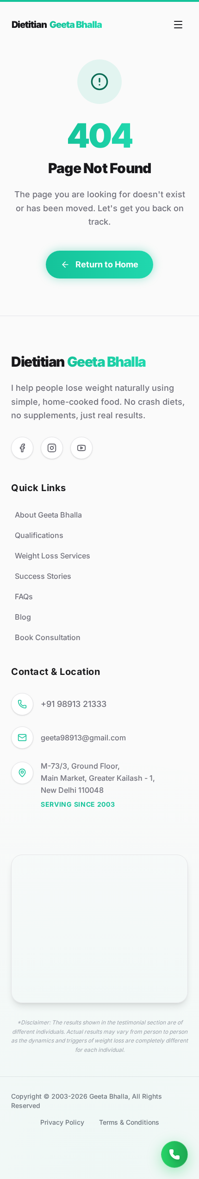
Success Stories (43, 576)
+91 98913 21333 (73, 704)
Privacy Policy (62, 1122)
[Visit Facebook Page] (22, 448)
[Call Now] (174, 1154)
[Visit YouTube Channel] (81, 448)
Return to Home (106, 264)
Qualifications (39, 535)
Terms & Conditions (129, 1122)
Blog (23, 617)
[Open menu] (178, 24)
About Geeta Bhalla (48, 514)
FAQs (24, 596)
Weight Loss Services (52, 555)
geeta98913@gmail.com (83, 737)
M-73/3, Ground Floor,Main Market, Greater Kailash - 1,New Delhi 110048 (98, 778)
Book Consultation (48, 637)
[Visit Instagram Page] (52, 448)
